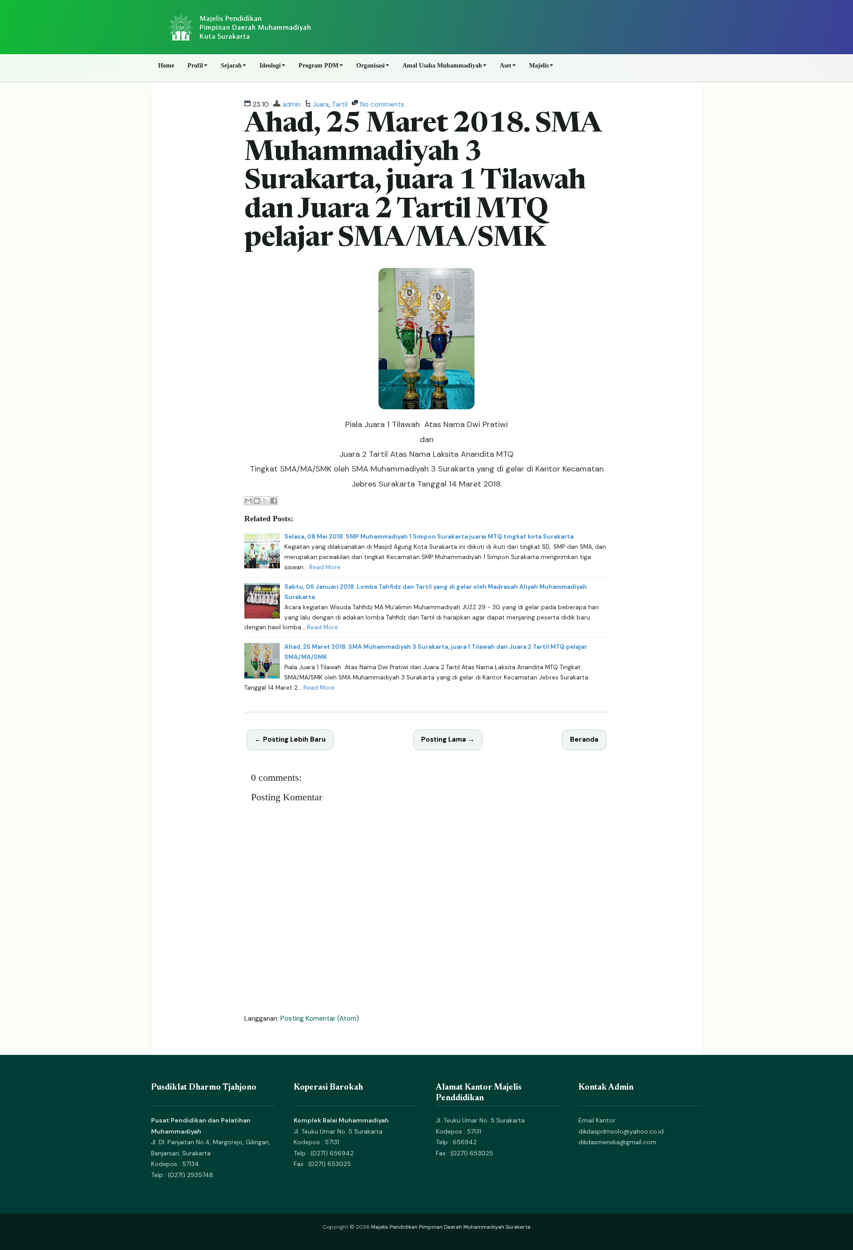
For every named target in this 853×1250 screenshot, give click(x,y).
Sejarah (231, 65)
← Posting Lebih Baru (290, 739)
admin (292, 104)
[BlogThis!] (256, 500)
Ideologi (270, 65)
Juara (321, 104)
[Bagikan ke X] (265, 500)
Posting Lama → (447, 739)
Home (166, 65)
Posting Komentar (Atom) (319, 1018)
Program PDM (319, 65)
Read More (324, 567)
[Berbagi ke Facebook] (273, 500)
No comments (382, 104)
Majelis (539, 65)
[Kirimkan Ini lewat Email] (248, 500)
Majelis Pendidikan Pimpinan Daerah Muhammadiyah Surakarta (450, 1226)
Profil (195, 65)
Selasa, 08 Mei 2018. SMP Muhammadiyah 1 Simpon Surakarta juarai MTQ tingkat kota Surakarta (429, 536)
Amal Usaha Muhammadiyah (442, 65)
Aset (505, 65)
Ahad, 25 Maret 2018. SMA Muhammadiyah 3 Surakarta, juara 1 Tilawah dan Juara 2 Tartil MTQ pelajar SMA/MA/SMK (422, 182)
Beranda (584, 739)
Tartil (339, 104)
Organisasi (370, 65)
